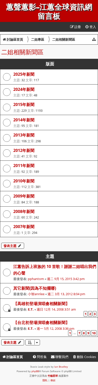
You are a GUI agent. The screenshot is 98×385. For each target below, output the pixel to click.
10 (93, 333)
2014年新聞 (23, 120)
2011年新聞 (23, 165)
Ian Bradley (61, 366)
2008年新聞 (23, 211)
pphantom (36, 279)
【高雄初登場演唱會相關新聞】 (41, 303)
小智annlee (36, 294)
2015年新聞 (23, 104)
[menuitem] (90, 27)
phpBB (35, 371)
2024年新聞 (23, 89)
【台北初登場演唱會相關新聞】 (41, 322)
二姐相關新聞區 (22, 52)
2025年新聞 (23, 74)
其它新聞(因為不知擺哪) (34, 288)
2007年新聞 (23, 226)
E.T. (31, 309)
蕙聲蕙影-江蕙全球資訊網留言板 (49, 12)
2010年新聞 (23, 181)
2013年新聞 (23, 135)
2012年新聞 (23, 150)
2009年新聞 (23, 196)
